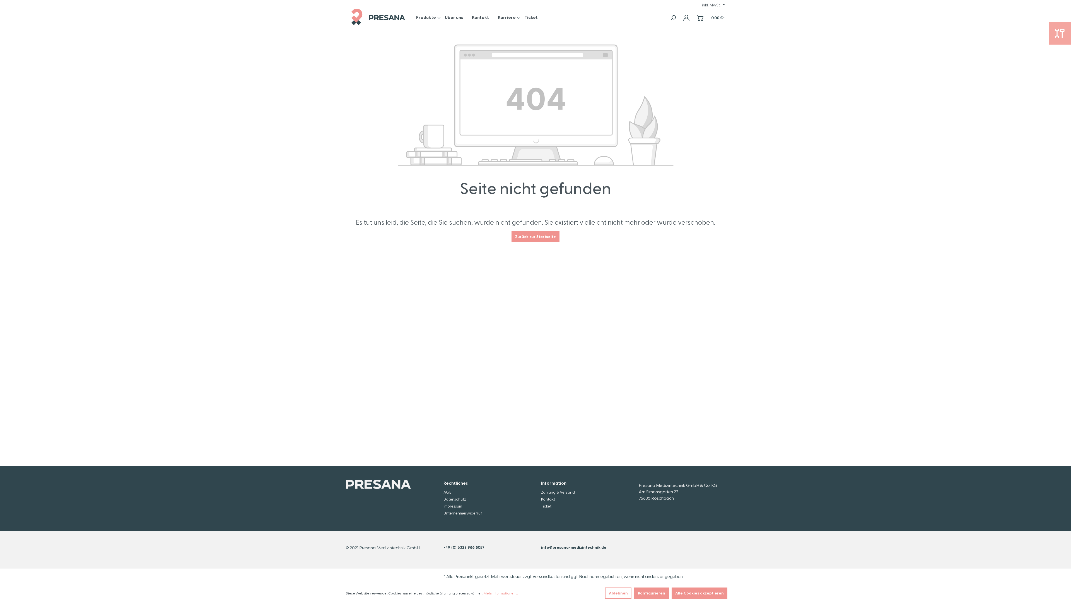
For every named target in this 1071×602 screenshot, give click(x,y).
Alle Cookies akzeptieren (699, 593)
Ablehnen (618, 593)
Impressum (452, 506)
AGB (447, 492)
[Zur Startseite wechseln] (378, 17)
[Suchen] (673, 17)
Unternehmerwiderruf (462, 513)
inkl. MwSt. (712, 5)
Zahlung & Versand (558, 492)
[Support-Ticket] (1060, 33)
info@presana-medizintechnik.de (573, 547)
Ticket (546, 506)
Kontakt (548, 499)
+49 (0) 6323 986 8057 (463, 547)
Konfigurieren (651, 593)
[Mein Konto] (686, 17)
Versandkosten (547, 576)
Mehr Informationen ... (501, 593)
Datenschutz (454, 499)
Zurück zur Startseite (535, 236)
